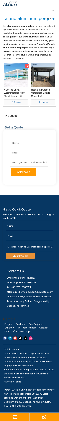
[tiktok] (20, 338)
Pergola (8, 324)
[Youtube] (15, 338)
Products (20, 324)
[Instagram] (31, 338)
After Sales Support (22, 331)
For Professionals (27, 327)
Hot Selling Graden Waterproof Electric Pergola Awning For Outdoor (40, 91)
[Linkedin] (10, 338)
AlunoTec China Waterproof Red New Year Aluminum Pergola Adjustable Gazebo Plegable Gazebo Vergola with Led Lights (15, 91)
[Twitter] (25, 338)
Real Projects (36, 324)
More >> (50, 18)
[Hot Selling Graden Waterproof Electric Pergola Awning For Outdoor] (43, 74)
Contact (43, 327)
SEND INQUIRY (23, 171)
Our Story (10, 327)
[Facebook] (5, 338)
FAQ (7, 331)
